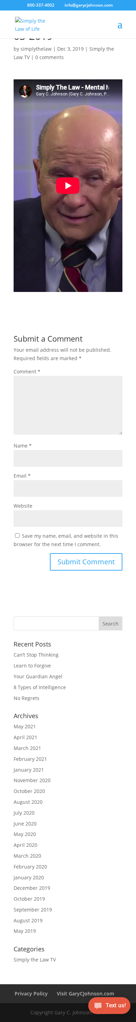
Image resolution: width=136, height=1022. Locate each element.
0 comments (49, 57)
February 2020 (30, 866)
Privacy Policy (31, 993)
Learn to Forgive (32, 665)
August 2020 (28, 802)
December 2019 (32, 888)
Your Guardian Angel (38, 676)
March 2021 (27, 748)
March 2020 (27, 855)
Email (22, 475)
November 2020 (32, 780)
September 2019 (33, 909)
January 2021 (29, 769)
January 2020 (29, 877)
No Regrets (26, 698)
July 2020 (24, 812)
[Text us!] (109, 1007)
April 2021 (25, 737)
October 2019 (29, 898)
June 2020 (25, 823)
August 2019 (28, 920)
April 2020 (25, 845)
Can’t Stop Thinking (36, 654)
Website (23, 505)
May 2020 (25, 834)
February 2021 (30, 759)
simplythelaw (36, 48)
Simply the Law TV (35, 959)
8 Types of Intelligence (40, 687)
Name (23, 445)
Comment (27, 371)
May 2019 (25, 931)
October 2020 (29, 791)
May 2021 (25, 726)
